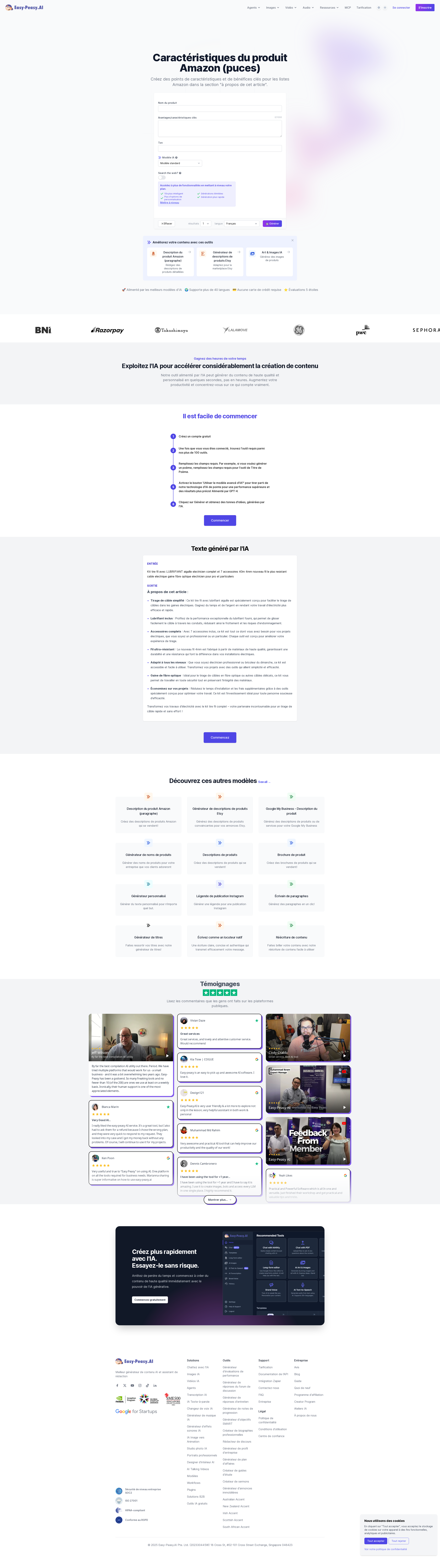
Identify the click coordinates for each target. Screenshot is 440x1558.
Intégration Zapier (269, 1381)
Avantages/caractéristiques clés (177, 117)
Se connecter (401, 7)
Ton (160, 142)
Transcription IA (197, 1394)
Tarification (363, 7)
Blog (297, 1374)
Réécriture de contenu (291, 937)
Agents (191, 1388)
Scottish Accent (233, 1520)
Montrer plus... (218, 1199)
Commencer (220, 520)
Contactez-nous (268, 1388)
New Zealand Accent (236, 1506)
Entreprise (264, 1401)
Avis (296, 1367)
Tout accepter (375, 1540)
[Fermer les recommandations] (292, 240)
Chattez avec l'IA (198, 1367)
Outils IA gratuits (197, 1503)
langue (219, 223)
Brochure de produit (291, 855)
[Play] (167, 1056)
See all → (264, 782)
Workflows (193, 1483)
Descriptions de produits (220, 855)
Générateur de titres (148, 937)
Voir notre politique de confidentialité (385, 1549)
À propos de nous (305, 1415)
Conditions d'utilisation (272, 1429)
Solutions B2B (196, 1496)
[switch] (162, 177)
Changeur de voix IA (200, 1408)
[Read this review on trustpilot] (257, 1020)
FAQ (261, 1394)
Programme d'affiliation (308, 1394)
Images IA (193, 1374)
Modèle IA (168, 157)
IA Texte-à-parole (198, 1401)
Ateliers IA (300, 1408)
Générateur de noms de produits (148, 855)
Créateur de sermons (236, 1481)
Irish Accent (230, 1513)
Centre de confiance (271, 1436)
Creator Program (304, 1401)
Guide (297, 1381)
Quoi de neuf (302, 1388)
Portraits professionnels (202, 1455)
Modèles (192, 1476)
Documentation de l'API (273, 1374)
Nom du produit (167, 102)
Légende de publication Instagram (220, 896)
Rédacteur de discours (237, 1441)
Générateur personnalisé (148, 896)
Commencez (220, 737)
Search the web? (168, 172)
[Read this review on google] (257, 1059)
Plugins (191, 1489)
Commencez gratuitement (150, 1299)
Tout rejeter (399, 1540)
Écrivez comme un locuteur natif (220, 937)
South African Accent (236, 1527)
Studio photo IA (197, 1448)
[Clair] (385, 8)
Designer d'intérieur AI (200, 1462)
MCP (348, 7)
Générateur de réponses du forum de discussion (236, 1386)
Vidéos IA (193, 1381)
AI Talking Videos (198, 1469)
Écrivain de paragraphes (291, 896)
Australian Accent (234, 1499)
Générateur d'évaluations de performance (233, 1371)
